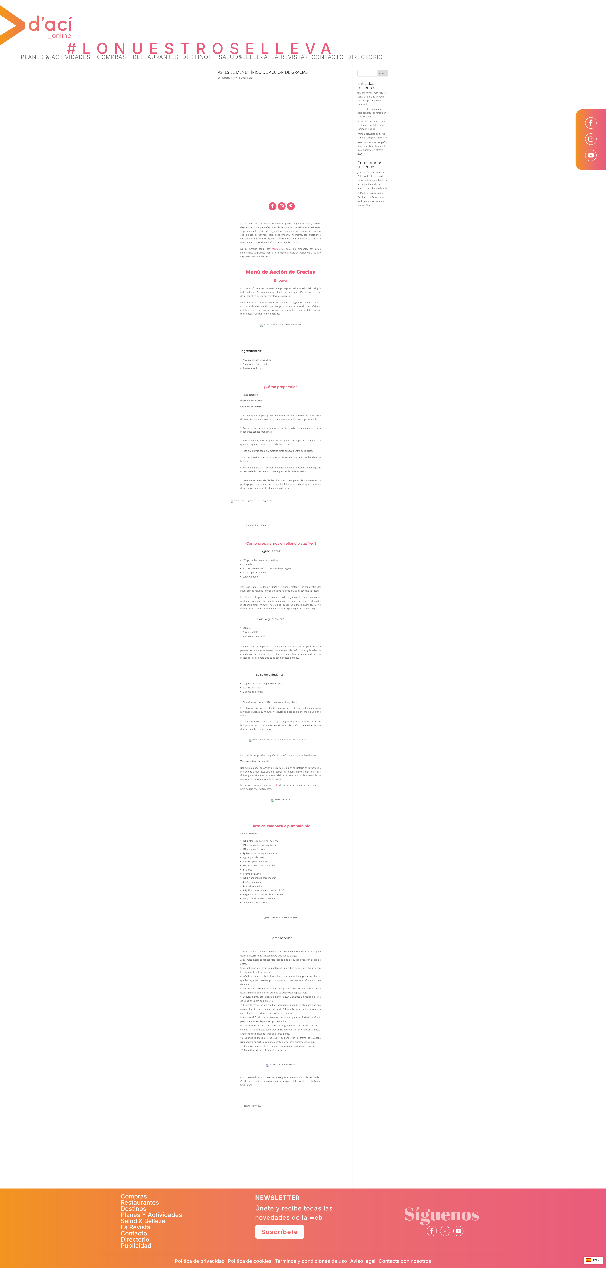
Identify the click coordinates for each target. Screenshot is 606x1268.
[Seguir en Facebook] (272, 206)
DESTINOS (197, 57)
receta (275, 785)
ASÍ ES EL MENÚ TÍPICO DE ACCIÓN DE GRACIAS (263, 72)
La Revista (135, 1227)
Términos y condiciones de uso (311, 1261)
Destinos (133, 1208)
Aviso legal (362, 1261)
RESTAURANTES (156, 57)
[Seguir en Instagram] (282, 206)
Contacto (134, 1233)
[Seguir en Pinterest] (291, 206)
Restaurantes (140, 1202)
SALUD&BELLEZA (243, 57)
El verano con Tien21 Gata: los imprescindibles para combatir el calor (371, 125)
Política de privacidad (200, 1261)
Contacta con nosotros (405, 1261)
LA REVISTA (288, 57)
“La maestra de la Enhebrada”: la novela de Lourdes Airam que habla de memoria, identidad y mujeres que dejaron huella (372, 180)
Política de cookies (250, 1261)
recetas (276, 248)
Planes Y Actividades (151, 1214)
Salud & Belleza (143, 1221)
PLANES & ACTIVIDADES (55, 57)
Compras (134, 1196)
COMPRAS (111, 57)
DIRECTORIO (365, 57)
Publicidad (136, 1245)
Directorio (135, 1239)
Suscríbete (279, 1231)
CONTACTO (327, 57)
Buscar (382, 73)
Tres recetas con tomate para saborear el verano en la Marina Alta (371, 112)
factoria (226, 77)
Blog (251, 77)
